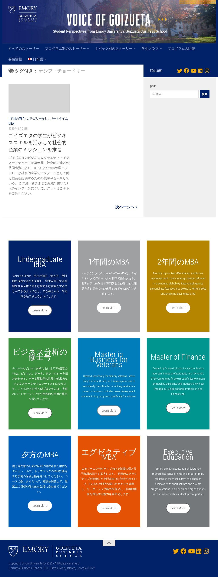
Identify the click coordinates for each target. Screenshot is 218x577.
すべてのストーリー (23, 48)
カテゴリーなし (37, 118)
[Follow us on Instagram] (206, 70)
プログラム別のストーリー (65, 48)
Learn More (40, 310)
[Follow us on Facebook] (186, 70)
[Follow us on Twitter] (179, 70)
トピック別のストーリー (113, 48)
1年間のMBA (16, 118)
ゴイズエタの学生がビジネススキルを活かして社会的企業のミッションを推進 (38, 142)
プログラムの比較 (181, 48)
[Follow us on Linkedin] (200, 70)
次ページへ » (126, 207)
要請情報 (15, 59)
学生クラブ (150, 48)
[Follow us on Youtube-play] (193, 70)
